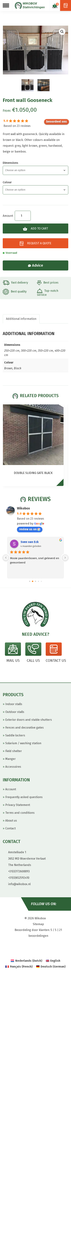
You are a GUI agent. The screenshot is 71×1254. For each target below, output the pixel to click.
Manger (10, 759)
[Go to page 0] (29, 581)
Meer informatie (62, 484)
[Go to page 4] (41, 581)
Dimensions (10, 163)
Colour (7, 182)
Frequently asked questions (24, 797)
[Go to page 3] (38, 581)
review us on (56, 122)
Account (10, 789)
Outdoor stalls (14, 712)
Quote (65, 5)
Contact (10, 828)
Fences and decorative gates (24, 727)
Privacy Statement (17, 805)
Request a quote (39, 243)
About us (11, 820)
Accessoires (13, 766)
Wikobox (23, 508)
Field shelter (13, 751)
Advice (37, 265)
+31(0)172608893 (19, 871)
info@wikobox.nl (19, 884)
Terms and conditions (20, 812)
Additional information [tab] (21, 319)
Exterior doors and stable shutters (28, 719)
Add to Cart (39, 228)
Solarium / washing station (23, 743)
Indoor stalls (13, 704)
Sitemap (38, 924)
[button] (62, 31)
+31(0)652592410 (18, 877)
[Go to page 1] (32, 581)
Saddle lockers (15, 735)
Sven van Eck (30, 542)
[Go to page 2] (35, 581)
